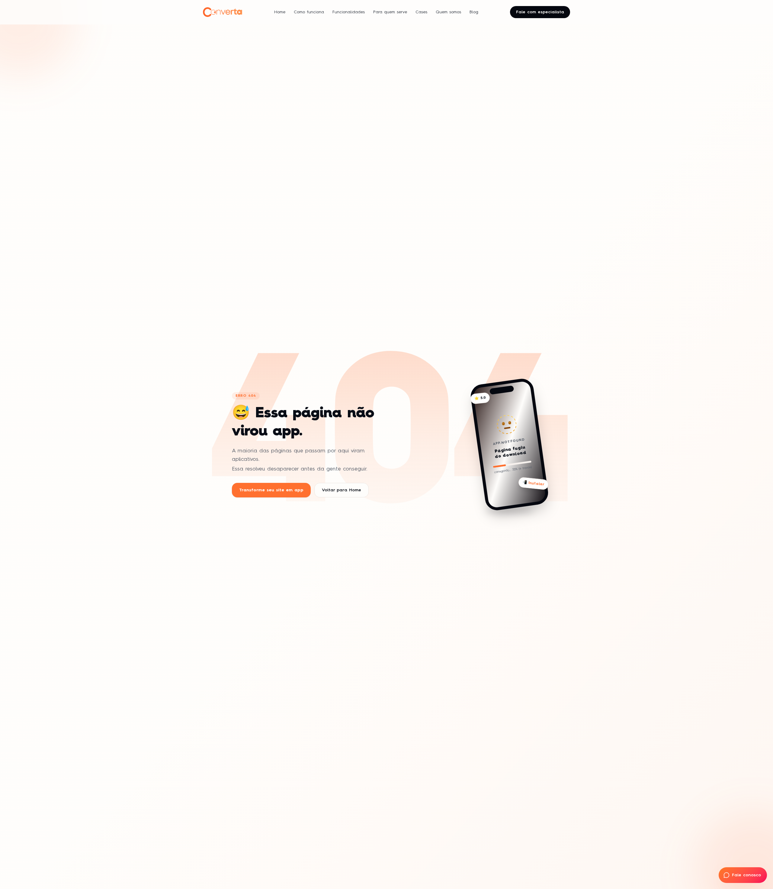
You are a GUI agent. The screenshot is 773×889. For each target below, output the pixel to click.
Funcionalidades (348, 12)
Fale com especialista (540, 12)
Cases (421, 12)
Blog (474, 12)
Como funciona (309, 12)
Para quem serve (390, 12)
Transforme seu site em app (271, 490)
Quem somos (448, 12)
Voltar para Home (341, 490)
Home (279, 12)
